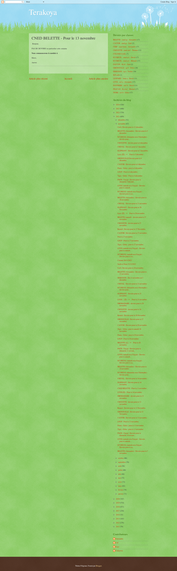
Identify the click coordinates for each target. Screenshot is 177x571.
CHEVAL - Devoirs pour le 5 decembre (132, 147)
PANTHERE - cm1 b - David (123, 85)
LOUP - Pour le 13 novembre (128, 421)
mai (119, 478)
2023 (118, 108)
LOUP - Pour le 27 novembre (128, 240)
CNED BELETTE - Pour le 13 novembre (132, 388)
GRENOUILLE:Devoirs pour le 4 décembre (130, 159)
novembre (122, 123)
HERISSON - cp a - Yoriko (123, 71)
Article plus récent (38, 78)
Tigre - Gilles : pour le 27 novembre (130, 244)
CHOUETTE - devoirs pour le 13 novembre (129, 403)
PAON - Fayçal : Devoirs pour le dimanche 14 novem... (129, 434)
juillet (120, 470)
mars (120, 486)
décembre (122, 120)
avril (120, 482)
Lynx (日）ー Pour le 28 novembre (131, 213)
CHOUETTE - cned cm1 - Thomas (125, 50)
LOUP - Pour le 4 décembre (127, 172)
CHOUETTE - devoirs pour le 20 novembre (129, 310)
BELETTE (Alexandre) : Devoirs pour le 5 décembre (133, 132)
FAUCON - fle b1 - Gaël (121, 64)
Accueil (68, 78)
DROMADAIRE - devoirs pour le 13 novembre (131, 397)
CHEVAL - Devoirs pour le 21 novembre (132, 203)
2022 (118, 112)
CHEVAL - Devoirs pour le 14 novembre (132, 378)
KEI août (116, 75)
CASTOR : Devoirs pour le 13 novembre (132, 417)
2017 (118, 511)
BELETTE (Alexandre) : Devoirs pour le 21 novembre (132, 273)
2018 (118, 506)
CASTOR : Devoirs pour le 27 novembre (132, 233)
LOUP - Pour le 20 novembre (128, 338)
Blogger (99, 566)
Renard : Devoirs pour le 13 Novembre (131, 408)
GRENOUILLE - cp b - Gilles (123, 68)
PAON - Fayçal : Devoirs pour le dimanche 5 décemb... (129, 180)
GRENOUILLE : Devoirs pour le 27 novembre (130, 320)
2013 (118, 518)
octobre (121, 458)
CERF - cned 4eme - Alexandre (124, 46)
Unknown (119, 551)
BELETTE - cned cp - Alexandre (124, 39)
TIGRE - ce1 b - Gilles (121, 92)
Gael (117, 547)
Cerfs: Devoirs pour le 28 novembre (130, 268)
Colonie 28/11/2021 (125, 260)
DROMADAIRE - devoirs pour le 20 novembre (131, 304)
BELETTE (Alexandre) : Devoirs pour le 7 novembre (133, 452)
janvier (121, 494)
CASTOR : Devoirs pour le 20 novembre (132, 325)
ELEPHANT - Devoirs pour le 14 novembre (129, 383)
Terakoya (43, 12)
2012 (118, 522)
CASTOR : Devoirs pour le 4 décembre (132, 164)
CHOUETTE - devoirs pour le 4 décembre (133, 143)
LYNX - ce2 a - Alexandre (122, 82)
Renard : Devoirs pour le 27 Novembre (131, 229)
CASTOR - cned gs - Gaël (122, 43)
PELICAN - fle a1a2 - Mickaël (124, 89)
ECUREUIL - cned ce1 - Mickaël (125, 61)
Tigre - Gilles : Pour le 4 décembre (130, 175)
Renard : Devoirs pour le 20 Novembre (131, 315)
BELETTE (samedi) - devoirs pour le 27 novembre (132, 218)
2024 (118, 104)
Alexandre (119, 539)
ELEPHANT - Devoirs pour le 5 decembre (133, 150)
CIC (117, 543)
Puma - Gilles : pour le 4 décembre (130, 168)
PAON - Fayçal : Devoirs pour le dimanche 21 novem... (129, 349)
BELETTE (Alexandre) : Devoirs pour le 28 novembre (132, 198)
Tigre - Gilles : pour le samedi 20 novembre (129, 330)
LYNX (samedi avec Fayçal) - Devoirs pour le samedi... (131, 186)
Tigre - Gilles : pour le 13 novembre (130, 429)
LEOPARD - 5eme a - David (123, 78)
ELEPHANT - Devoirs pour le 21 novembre (129, 294)
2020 (118, 499)
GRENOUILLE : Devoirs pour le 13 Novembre (130, 412)
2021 (118, 116)
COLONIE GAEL (119, 54)
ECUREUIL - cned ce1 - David (124, 57)
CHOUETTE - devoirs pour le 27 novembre (129, 224)
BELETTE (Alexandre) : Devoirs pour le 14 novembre (132, 367)
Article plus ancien (98, 78)
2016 (118, 514)
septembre (122, 462)
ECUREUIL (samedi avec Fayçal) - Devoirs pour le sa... (130, 192)
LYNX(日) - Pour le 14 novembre (130, 392)
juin (119, 474)
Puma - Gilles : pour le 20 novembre (131, 335)
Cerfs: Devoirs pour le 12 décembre (130, 127)
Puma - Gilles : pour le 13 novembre (131, 425)
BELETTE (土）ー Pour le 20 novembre (129, 343)
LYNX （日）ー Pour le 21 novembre (132, 299)
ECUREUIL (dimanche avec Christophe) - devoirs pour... (133, 138)
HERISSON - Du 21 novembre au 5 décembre (130, 279)
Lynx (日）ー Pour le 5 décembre (130, 154)
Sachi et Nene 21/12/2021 (127, 264)
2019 (118, 502)
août (120, 466)
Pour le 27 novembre (125, 236)
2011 (118, 526)
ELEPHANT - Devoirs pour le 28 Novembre (129, 208)
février (120, 490)
